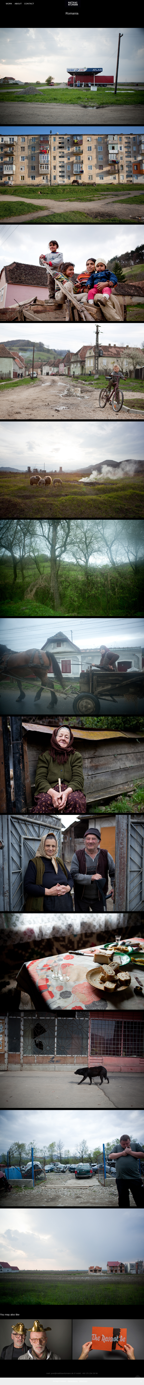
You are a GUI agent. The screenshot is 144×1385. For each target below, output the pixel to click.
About (18, 4)
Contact (29, 4)
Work (9, 4)
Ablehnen (83, 1381)
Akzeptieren (73, 1381)
